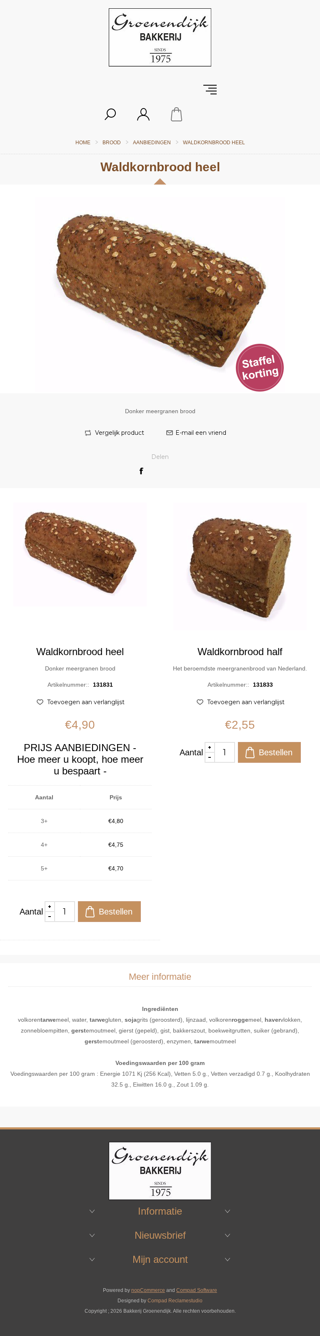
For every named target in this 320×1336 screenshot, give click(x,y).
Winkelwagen (176, 114)
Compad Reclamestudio (175, 1301)
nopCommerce (148, 1290)
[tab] (160, 977)
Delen (160, 457)
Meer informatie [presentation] (160, 976)
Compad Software (196, 1290)
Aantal (31, 911)
